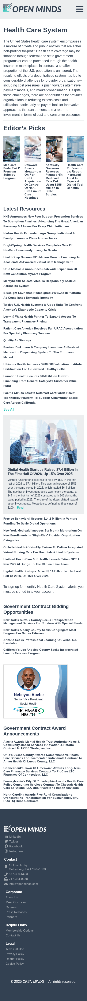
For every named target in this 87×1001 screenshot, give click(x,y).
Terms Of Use (15, 949)
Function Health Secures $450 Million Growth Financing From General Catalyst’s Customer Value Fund (40, 380)
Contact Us (13, 935)
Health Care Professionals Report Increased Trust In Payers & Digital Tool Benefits (75, 176)
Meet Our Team (16, 902)
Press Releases (16, 912)
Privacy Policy (15, 954)
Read (20, 507)
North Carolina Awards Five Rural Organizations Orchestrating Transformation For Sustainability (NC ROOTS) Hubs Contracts (41, 798)
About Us (12, 897)
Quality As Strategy (17, 340)
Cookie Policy (15, 963)
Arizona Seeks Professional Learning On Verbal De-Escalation (40, 641)
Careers (11, 907)
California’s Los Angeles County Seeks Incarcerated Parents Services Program (40, 651)
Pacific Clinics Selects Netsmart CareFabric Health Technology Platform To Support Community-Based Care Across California (40, 397)
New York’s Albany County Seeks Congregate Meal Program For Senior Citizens (39, 631)
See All (8, 409)
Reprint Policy (15, 958)
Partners (11, 917)
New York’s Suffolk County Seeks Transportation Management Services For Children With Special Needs (43, 621)
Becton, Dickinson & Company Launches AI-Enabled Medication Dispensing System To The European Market (41, 352)
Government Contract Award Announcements (34, 730)
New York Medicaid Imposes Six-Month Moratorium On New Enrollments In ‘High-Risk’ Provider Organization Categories (42, 535)
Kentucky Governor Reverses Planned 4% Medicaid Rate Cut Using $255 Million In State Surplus (54, 179)
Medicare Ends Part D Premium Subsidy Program (11, 171)
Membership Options (20, 930)
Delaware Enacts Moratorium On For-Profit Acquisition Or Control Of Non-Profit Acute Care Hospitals (32, 181)
